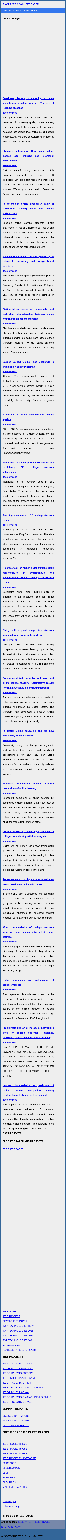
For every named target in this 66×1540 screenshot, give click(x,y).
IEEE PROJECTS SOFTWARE (19, 1378)
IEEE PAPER (32, 4)
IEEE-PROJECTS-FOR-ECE (18, 1373)
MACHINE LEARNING (15, 1487)
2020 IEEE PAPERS (13, 1349)
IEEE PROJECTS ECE (15, 1444)
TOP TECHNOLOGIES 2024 (18, 1340)
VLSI (5, 1472)
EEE (19, 10)
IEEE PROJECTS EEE (15, 1453)
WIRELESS (9, 1477)
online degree (9, 1501)
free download (28, 366)
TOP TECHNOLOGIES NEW (18, 1326)
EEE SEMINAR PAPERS (16, 1425)
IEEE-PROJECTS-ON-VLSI (17, 1402)
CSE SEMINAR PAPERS (16, 1415)
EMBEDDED (9, 1463)
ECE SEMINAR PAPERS (16, 1420)
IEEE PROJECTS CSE (15, 1448)
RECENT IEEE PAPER (15, 1321)
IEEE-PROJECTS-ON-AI (16, 1392)
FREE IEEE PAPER (13, 1149)
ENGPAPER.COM (11, 1526)
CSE (5, 10)
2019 (27, 1349)
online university (11, 1506)
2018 (33, 1349)
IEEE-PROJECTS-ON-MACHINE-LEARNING (27, 1397)
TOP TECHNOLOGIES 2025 (18, 1335)
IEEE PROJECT (32, 10)
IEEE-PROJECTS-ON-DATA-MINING (23, 1387)
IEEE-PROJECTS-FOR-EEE (18, 1368)
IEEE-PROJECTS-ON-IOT (17, 1382)
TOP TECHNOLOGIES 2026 (18, 1330)
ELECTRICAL (10, 1482)
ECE (12, 10)
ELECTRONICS (11, 1468)
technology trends (12, 1345)
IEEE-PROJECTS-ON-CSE (17, 1363)
